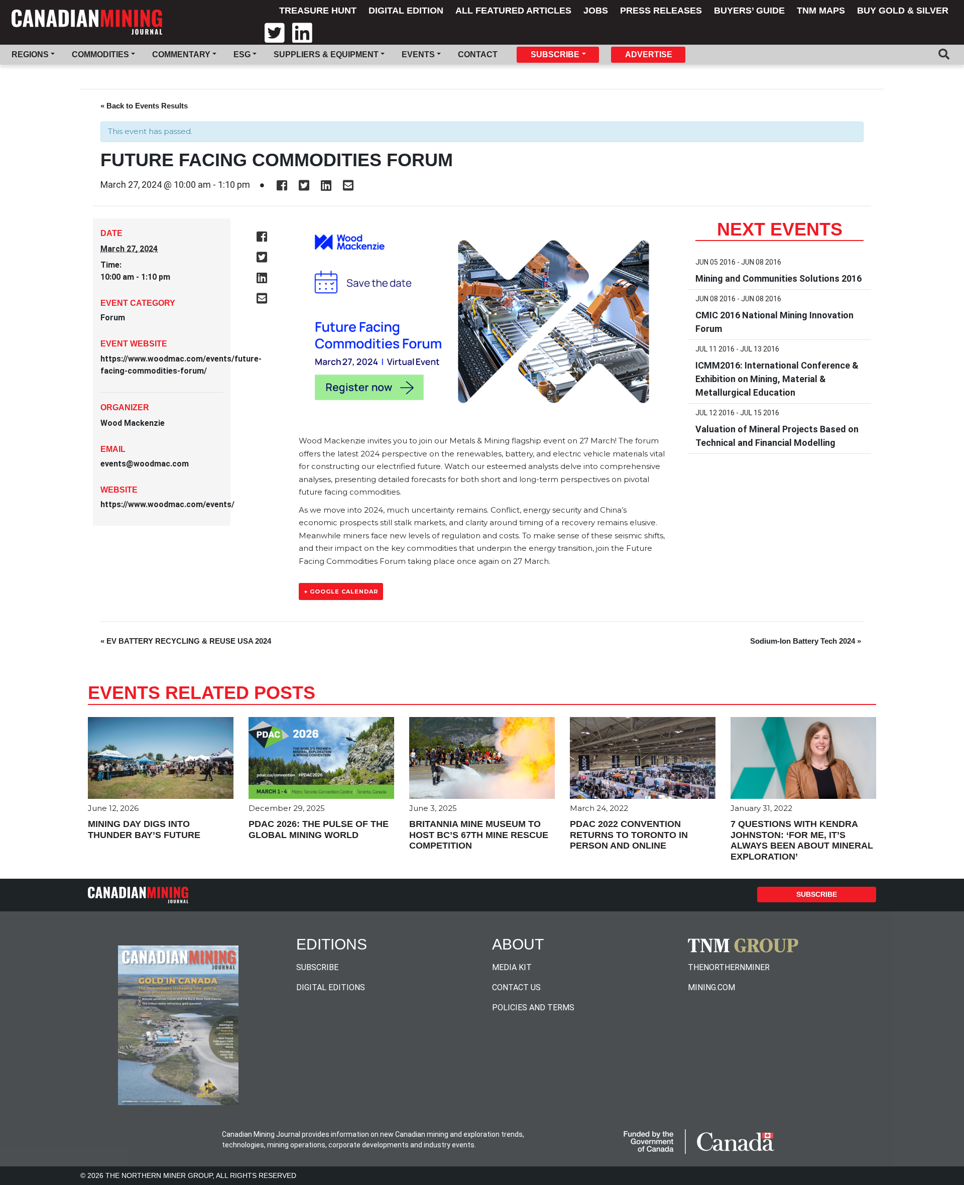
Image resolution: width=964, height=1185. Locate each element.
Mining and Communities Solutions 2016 (778, 278)
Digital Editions (330, 987)
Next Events (779, 229)
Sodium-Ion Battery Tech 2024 (805, 641)
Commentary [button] (181, 54)
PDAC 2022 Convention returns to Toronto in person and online (629, 835)
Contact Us (516, 987)
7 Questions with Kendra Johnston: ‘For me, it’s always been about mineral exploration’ (802, 840)
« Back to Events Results (144, 105)
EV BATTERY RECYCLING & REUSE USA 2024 (185, 641)
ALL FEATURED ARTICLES (513, 11)
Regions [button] (30, 54)
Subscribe (816, 894)
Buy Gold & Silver (902, 11)
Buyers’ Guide (749, 11)
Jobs (595, 11)
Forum (112, 317)
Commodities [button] (100, 54)
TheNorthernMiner (729, 967)
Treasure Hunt (317, 11)
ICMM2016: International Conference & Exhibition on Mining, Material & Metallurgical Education (777, 379)
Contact (478, 54)
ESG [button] (242, 54)
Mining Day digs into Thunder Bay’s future (144, 829)
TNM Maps (821, 11)
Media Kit (512, 967)
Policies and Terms (533, 1007)
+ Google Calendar (341, 591)
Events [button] (418, 54)
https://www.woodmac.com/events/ (167, 504)
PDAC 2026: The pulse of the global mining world (319, 829)
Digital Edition (406, 11)
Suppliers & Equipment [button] (326, 54)
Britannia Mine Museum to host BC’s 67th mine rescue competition (478, 835)
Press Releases (661, 11)
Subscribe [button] (555, 54)
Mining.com (711, 987)
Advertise (648, 54)
